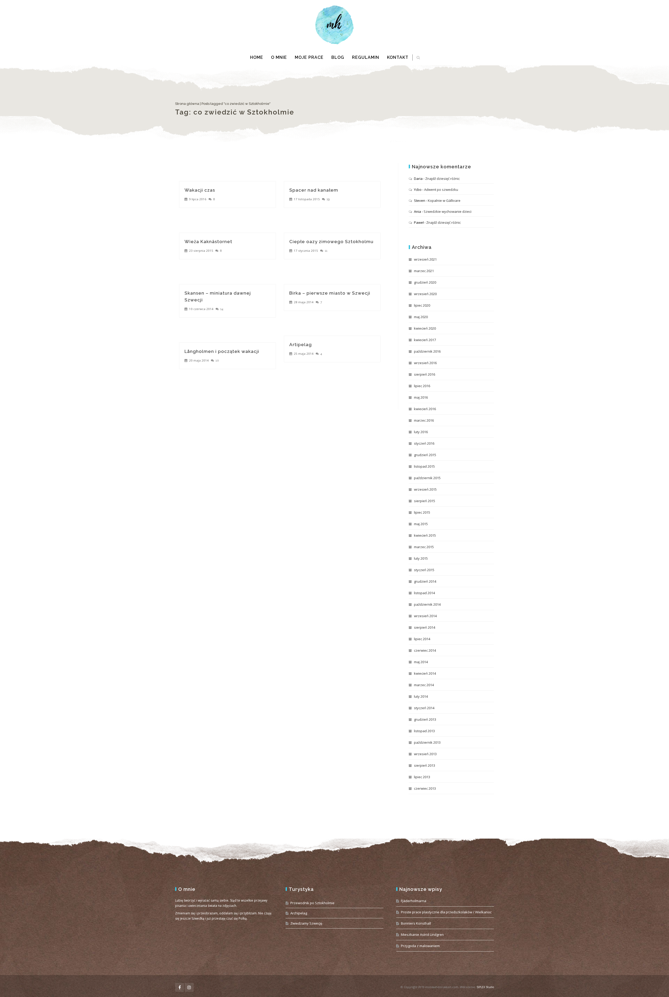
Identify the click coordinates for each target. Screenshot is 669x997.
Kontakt (397, 57)
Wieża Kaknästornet (208, 241)
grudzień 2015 (425, 454)
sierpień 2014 (424, 627)
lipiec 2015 (422, 512)
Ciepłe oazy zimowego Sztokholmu (331, 241)
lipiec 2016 (422, 385)
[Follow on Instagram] (189, 987)
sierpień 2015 (424, 500)
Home (256, 57)
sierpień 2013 (424, 765)
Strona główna (187, 104)
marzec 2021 (424, 270)
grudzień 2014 (425, 581)
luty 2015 (421, 558)
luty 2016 (421, 431)
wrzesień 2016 (425, 362)
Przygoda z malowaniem (420, 945)
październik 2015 (427, 477)
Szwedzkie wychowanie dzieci (447, 211)
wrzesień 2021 (425, 259)
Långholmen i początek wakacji (221, 351)
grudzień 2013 (425, 719)
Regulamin (365, 57)
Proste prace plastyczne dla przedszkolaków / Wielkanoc (446, 912)
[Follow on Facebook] (179, 987)
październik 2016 (427, 351)
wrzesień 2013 (425, 754)
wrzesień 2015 (425, 489)
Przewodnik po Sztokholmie (312, 903)
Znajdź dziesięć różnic (442, 178)
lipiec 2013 (422, 777)
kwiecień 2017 (425, 339)
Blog (337, 57)
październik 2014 (427, 604)
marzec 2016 (424, 420)
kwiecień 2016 (425, 408)
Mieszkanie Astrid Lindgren (422, 934)
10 (217, 360)
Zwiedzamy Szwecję (306, 923)
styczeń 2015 (424, 570)
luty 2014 (421, 696)
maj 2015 (421, 524)
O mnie (279, 57)
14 (221, 309)
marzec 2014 (424, 685)
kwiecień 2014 (425, 673)
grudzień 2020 (425, 282)
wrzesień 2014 (425, 616)
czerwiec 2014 (425, 650)
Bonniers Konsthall (416, 923)
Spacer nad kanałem (313, 190)
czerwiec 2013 (425, 788)
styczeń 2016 (424, 443)
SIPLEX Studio (485, 987)
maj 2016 (421, 397)
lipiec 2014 (422, 639)
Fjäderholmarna (413, 900)
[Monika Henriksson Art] (334, 24)
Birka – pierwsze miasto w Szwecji (329, 293)
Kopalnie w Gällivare (444, 200)
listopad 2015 (424, 466)
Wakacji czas (199, 190)
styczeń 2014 (424, 708)
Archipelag (298, 913)
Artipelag (300, 344)
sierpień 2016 (424, 374)
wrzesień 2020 (425, 293)
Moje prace (309, 57)
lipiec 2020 (422, 305)
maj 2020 (421, 316)
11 (326, 251)
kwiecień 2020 (425, 328)
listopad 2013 (424, 731)
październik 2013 (427, 742)
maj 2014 (421, 662)
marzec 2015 (424, 547)
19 (328, 199)
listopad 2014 (424, 593)
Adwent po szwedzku (441, 189)
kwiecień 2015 (425, 535)
